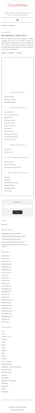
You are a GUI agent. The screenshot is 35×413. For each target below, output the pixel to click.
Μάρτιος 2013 (5, 283)
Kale (11, 410)
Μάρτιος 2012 (5, 297)
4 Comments (19, 52)
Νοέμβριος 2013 (6, 267)
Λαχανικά (4, 339)
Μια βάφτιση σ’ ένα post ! (14, 35)
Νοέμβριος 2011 (6, 308)
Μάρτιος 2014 (5, 258)
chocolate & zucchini (11, 115)
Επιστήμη (4, 383)
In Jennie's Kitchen (9, 120)
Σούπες (3, 356)
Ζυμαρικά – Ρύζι (6, 336)
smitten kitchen (9, 131)
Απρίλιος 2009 (5, 319)
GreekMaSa (7, 180)
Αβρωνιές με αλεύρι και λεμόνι (10, 234)
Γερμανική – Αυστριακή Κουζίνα (11, 367)
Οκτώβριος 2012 (6, 291)
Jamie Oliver (7, 149)
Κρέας (3, 342)
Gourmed (7, 177)
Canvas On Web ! (9, 96)
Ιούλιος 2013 (5, 275)
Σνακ (3, 353)
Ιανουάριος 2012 (6, 302)
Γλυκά (3, 334)
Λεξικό (3, 389)
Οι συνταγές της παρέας (11, 182)
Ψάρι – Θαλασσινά (6, 361)
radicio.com (8, 191)
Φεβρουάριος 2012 (7, 300)
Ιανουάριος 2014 (6, 261)
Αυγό (2, 331)
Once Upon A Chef (9, 123)
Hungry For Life (9, 162)
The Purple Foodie (9, 139)
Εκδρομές (4, 386)
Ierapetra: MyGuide (10, 99)
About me (4, 224)
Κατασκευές (4, 52)
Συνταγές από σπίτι (10, 164)
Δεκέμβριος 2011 (6, 305)
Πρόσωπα (4, 375)
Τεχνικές (4, 358)
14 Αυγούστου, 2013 (6, 32)
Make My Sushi (8, 152)
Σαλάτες (4, 350)
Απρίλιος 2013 (5, 280)
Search (17, 212)
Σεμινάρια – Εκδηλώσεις (8, 381)
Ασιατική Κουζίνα (6, 364)
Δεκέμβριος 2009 (6, 316)
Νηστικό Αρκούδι (9, 185)
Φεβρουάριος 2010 (7, 311)
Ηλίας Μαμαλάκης (9, 188)
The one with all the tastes (12, 167)
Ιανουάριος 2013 (6, 286)
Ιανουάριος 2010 (6, 313)
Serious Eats (7, 128)
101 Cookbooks (9, 112)
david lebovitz (8, 117)
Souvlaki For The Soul (11, 134)
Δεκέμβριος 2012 (6, 289)
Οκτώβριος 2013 (6, 269)
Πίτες (3, 347)
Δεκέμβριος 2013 (6, 264)
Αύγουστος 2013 (6, 272)
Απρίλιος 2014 (5, 256)
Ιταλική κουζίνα (6, 370)
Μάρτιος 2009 (5, 322)
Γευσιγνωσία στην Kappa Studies (11, 239)
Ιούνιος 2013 (5, 278)
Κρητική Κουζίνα (6, 372)
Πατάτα (3, 345)
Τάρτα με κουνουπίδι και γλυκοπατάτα (12, 242)
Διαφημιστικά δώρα (9, 102)
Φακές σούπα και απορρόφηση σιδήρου (13, 236)
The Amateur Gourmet (11, 137)
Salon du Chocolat (10, 126)
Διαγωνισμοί (5, 378)
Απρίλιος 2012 (5, 294)
